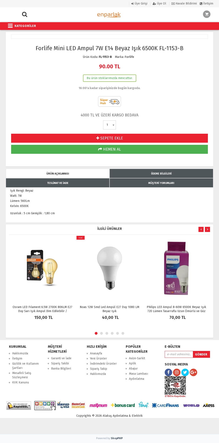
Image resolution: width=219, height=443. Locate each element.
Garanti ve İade (61, 358)
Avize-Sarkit (137, 358)
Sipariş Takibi (60, 363)
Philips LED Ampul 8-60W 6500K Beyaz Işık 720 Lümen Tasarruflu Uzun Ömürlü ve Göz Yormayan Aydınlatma (176, 311)
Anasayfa (96, 353)
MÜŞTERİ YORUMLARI (161, 183)
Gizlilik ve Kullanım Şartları (25, 366)
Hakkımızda (20, 353)
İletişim (207, 3)
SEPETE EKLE (111, 138)
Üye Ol (161, 3)
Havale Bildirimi (186, 3)
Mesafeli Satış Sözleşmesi (21, 375)
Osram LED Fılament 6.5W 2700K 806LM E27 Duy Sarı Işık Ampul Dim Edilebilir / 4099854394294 (42, 311)
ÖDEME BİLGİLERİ (161, 173)
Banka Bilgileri (61, 368)
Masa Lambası (138, 374)
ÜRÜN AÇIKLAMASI (57, 173)
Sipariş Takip (98, 369)
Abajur (133, 368)
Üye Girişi (140, 3)
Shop (117, 438)
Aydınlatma (136, 379)
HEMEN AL (111, 149)
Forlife (129, 57)
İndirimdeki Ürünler (103, 363)
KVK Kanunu (20, 382)
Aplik (132, 363)
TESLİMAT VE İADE (57, 183)
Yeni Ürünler (98, 358)
